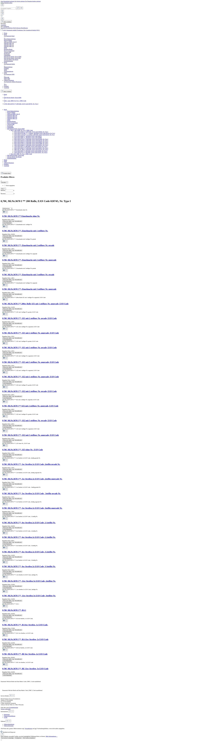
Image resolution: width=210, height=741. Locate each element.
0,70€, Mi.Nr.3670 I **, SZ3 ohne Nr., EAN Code (22, 450)
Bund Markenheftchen (13, 111)
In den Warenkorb (7, 223)
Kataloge (6, 164)
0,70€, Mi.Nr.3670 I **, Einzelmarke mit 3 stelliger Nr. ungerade (29, 289)
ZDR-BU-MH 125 (12, 118)
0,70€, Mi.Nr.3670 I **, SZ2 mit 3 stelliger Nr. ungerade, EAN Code (30, 435)
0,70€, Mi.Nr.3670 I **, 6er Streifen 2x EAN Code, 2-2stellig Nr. (29, 537)
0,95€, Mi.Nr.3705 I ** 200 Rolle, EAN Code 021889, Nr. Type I (31, 143)
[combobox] (8, 8)
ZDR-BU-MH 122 (12, 117)
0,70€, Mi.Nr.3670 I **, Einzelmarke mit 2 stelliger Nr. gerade (28, 245)
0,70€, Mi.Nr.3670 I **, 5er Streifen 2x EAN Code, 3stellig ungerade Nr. (32, 508)
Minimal (7, 190)
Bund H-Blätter (11, 112)
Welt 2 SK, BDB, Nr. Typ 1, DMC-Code (21, 154)
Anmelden (3, 25)
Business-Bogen (11, 121)
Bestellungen (24, 28)
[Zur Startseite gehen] (6, 3)
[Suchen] (17, 8)
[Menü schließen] (4, 76)
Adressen (18, 28)
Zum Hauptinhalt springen (8, 1)
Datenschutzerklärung (9, 716)
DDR (5, 161)
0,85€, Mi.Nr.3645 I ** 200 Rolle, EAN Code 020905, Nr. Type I (31, 142)
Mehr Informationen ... (51, 736)
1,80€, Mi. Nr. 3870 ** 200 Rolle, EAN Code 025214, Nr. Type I (31, 149)
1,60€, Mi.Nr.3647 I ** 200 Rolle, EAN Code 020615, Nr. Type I (31, 148)
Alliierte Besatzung (9, 162)
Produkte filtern (6, 173)
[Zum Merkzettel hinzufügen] (5, 212)
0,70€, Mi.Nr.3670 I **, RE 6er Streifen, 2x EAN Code (24, 654)
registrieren (6, 26)
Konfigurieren (18, 738)
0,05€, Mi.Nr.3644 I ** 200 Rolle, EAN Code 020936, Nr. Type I (31, 131)
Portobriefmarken (11, 158)
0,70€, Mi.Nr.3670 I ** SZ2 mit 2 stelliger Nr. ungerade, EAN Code (30, 406)
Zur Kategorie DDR (9, 74)
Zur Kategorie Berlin (9, 64)
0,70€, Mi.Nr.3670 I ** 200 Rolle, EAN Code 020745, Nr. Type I (31, 140)
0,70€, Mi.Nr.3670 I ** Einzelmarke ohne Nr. (21, 216)
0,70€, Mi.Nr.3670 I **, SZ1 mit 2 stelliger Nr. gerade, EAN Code (29, 318)
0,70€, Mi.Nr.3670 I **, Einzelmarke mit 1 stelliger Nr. (25, 231)
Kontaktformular (13, 707)
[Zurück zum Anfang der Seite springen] (2, 734)
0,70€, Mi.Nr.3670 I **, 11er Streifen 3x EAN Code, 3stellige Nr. (29, 596)
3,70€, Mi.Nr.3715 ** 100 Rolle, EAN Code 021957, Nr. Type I (30, 152)
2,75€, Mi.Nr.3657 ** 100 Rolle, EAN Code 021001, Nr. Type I (30, 151)
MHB (8, 120)
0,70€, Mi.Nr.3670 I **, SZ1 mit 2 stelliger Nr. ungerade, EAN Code (30, 333)
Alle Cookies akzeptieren (29, 738)
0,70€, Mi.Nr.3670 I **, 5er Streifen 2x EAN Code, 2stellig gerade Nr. (31, 464)
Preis (2, 188)
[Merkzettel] (2, 16)
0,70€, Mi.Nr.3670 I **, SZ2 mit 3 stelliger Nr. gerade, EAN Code (29, 420)
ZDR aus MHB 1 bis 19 (13, 114)
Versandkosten (28, 728)
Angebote (6, 165)
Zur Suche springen (20, 1)
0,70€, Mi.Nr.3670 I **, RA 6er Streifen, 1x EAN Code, (25, 625)
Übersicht (3, 28)
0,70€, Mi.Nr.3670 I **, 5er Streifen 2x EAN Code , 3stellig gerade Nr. (31, 493)
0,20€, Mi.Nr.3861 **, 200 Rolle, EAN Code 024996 (28, 137)
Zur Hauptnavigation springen (33, 1)
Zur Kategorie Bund (9, 36)
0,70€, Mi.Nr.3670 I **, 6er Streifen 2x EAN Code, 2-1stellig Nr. (29, 523)
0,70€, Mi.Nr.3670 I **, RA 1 (14, 610)
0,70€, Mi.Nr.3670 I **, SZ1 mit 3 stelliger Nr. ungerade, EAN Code (30, 362)
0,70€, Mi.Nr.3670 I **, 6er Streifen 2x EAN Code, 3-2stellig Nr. (29, 552)
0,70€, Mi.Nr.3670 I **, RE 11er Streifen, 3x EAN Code (25, 669)
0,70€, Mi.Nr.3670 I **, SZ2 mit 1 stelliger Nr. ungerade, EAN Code (30, 377)
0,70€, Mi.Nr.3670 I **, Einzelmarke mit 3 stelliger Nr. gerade (28, 274)
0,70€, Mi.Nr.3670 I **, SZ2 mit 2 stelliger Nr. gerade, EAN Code (29, 391)
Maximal (7, 193)
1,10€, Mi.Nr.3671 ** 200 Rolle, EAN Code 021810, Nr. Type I (30, 146)
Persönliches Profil (11, 28)
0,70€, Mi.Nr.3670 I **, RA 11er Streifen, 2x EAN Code (25, 639)
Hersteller (3, 182)
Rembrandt (10, 126)
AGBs (5, 717)
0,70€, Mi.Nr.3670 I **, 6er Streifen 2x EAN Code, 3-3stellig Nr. (29, 566)
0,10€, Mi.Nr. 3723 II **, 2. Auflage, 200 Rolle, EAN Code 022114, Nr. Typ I (34, 134)
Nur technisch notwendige (7, 738)
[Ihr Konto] (2, 18)
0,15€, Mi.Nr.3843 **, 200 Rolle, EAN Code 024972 (28, 136)
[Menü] (2, 5)
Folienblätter (10, 127)
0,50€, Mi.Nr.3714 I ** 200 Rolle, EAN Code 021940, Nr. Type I (31, 139)
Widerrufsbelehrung (9, 724)
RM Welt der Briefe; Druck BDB (16, 129)
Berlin (5, 160)
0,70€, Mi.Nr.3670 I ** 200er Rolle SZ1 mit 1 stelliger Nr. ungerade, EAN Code (35, 304)
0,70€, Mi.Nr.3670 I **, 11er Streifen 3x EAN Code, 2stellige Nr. (29, 581)
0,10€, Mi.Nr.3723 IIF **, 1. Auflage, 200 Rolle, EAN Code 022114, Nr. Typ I (34, 133)
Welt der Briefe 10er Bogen (14, 157)
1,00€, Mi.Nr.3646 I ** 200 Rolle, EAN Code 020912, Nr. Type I (31, 145)
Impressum (7, 714)
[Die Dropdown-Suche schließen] (21, 8)
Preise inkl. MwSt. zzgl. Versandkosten (12, 221)
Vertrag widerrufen (5, 709)
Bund (5, 109)
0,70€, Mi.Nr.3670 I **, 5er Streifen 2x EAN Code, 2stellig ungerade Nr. (32, 479)
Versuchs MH (10, 124)
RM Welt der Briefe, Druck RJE (15, 155)
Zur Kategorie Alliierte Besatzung (12, 81)
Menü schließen (7, 22)
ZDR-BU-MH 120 (12, 115)
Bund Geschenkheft (12, 123)
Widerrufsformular (8, 725)
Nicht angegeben (10, 185)
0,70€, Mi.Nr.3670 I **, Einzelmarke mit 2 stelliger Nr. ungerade (29, 260)
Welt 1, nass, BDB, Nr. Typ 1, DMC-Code (21, 130)
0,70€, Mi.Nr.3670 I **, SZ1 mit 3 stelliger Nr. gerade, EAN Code (29, 347)
